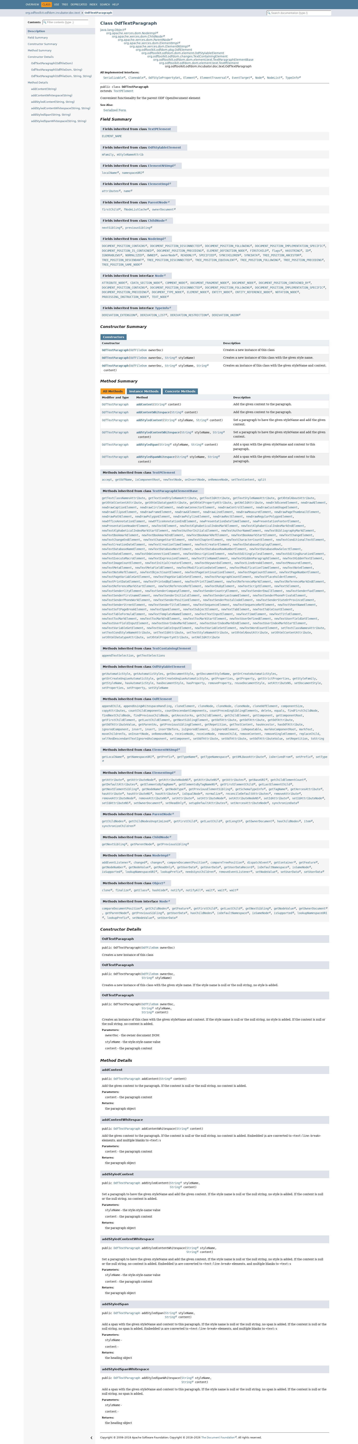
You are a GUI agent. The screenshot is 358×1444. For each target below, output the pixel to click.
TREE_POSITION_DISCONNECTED (168, 260)
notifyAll (193, 890)
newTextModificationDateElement (201, 567)
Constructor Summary (42, 44)
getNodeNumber (112, 867)
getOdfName (123, 479)
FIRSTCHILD (258, 250)
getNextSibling (113, 844)
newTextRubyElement (220, 586)
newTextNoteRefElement (119, 572)
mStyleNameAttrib (130, 154)
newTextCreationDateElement (123, 544)
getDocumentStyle (180, 673)
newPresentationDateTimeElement (224, 521)
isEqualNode (191, 793)
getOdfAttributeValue (118, 724)
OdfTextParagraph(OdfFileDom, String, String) (61, 76)
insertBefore (168, 729)
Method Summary (40, 50)
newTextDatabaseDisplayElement (257, 544)
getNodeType (174, 789)
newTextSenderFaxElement (305, 591)
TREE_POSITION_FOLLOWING (259, 260)
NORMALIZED (133, 255)
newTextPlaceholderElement (275, 576)
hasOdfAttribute (290, 724)
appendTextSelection (117, 655)
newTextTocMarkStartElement (204, 618)
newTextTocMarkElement (119, 618)
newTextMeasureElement (293, 563)
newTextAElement (164, 525)
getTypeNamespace (214, 756)
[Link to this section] (134, 119)
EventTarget (241, 77)
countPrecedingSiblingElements (234, 710)
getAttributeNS (205, 779)
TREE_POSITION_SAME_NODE (121, 264)
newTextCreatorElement (212, 544)
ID (307, 250)
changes (156, 862)
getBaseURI (257, 779)
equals (279, 710)
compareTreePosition (226, 862)
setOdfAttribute (205, 738)
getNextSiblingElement (190, 720)
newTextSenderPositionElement (176, 600)
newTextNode (172, 479)
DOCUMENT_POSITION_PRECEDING (179, 250)
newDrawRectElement (228, 516)
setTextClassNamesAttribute (302, 628)
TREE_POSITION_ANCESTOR (281, 255)
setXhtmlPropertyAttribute (167, 637)
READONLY (187, 255)
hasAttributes (166, 793)
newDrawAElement (313, 502)
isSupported (111, 871)
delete (266, 710)
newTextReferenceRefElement (179, 586)
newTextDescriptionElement (204, 553)
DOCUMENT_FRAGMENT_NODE (208, 282)
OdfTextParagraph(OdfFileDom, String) (56, 69)
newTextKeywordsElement (213, 563)
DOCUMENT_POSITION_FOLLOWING (227, 246)
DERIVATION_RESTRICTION (188, 315)
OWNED (151, 255)
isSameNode (300, 867)
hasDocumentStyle (170, 683)
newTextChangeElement (295, 535)
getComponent (263, 715)
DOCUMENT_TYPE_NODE (167, 292)
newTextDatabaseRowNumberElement (220, 549)
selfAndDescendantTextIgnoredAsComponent (134, 738)
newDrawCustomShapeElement (277, 507)
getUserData (186, 867)
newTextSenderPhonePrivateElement (279, 595)
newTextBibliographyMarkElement (289, 530)
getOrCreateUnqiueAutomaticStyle (127, 678)
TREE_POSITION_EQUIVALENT (215, 260)
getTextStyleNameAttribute (253, 498)
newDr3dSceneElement (282, 502)
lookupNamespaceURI (140, 871)
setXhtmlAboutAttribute (249, 632)
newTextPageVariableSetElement (177, 576)
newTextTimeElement (251, 614)
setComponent (180, 738)
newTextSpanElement (165, 609)
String (170, 357)
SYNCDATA (251, 255)
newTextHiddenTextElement (302, 558)
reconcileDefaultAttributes (247, 793)
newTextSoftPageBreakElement (124, 609)
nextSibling (111, 227)
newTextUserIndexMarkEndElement (224, 623)
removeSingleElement (280, 733)
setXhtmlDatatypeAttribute (122, 637)
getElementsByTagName (156, 784)
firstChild (110, 209)
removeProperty (219, 683)
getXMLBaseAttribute (248, 756)
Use (56, 4)
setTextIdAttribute (168, 632)
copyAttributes (113, 710)
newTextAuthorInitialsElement (195, 530)
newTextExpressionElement (168, 558)
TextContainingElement (171, 648)
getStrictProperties (273, 678)
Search (105, 4)
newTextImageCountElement (122, 563)
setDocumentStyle (307, 683)
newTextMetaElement (117, 567)
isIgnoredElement (194, 729)
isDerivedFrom (279, 756)
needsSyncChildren (199, 871)
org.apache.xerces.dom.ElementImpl (151, 43)
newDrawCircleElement (156, 507)
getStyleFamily (304, 678)
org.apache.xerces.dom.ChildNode (137, 36)
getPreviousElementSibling (209, 789)
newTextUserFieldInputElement (125, 623)
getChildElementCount (287, 779)
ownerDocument (163, 209)
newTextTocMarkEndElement (160, 618)
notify (176, 890)
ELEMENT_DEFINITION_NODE (226, 250)
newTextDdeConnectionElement (157, 553)
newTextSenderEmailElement (262, 591)
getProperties (222, 678)
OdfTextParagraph (98, 12)
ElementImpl (158, 184)
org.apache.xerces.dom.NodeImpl (131, 33)
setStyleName (158, 687)
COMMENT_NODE (175, 282)
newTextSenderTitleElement (169, 604)
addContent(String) (44, 89)
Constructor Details (41, 56)
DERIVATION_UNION (225, 315)
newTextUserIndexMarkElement (174, 623)
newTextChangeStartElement (164, 539)
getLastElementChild (274, 784)
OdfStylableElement (164, 147)
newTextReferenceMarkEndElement (299, 581)
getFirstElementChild (236, 784)
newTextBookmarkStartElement (253, 535)
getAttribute (112, 779)
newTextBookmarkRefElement (207, 535)
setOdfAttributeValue (266, 738)
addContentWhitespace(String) (51, 95)
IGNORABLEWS (111, 255)
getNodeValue (139, 867)
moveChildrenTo (113, 733)
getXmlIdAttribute (249, 502)
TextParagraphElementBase (175, 491)
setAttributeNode (210, 798)
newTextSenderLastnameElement (226, 595)
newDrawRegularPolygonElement (269, 516)
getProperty (245, 678)
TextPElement (123, 91)
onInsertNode (195, 479)
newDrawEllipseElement (119, 512)
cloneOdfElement (265, 706)
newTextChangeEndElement (121, 539)
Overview (32, 4)
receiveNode (184, 733)
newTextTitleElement (285, 614)
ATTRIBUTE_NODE (113, 282)
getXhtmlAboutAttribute (296, 498)
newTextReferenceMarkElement (248, 581)
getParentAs (147, 724)
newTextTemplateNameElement (169, 614)
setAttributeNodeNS (244, 798)
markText (305, 729)
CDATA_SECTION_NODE (145, 282)
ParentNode (158, 202)
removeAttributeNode (117, 798)
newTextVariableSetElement (215, 628)
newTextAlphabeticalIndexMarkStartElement (135, 530)
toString (317, 738)
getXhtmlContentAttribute (122, 502)
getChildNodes (112, 821)
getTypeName (186, 756)
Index (93, 4)
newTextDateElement (117, 553)
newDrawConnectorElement (196, 507)
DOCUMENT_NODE (243, 282)
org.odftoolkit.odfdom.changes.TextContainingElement (187, 56)
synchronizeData (284, 803)
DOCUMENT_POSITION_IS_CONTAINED (127, 250)
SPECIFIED (206, 255)
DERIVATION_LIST (152, 315)
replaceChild (309, 733)
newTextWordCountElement (258, 628)
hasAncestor (265, 724)
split (262, 479)
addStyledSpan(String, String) (51, 114)
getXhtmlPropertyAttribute (210, 502)
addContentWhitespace (152, 412)
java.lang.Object (112, 29)
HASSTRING (292, 250)
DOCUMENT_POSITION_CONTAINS (123, 246)
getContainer (284, 862)
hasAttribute (112, 793)
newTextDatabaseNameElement (123, 549)
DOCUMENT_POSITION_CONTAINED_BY (283, 282)
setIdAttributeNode (307, 798)
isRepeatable (251, 729)
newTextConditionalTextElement (300, 539)
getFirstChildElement (118, 720)
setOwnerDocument (147, 803)
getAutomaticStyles (148, 673)
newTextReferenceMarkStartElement (128, 586)
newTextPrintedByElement (162, 581)
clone (106, 890)
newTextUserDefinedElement (250, 618)
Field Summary (38, 37)
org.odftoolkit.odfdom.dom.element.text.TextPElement (199, 63)
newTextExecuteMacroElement (123, 558)
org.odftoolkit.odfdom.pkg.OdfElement (164, 49)
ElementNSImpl (161, 165)
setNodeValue (265, 871)
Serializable (113, 77)
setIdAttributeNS (115, 803)
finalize (122, 890)
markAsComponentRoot (280, 729)
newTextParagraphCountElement (228, 576)
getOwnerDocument (259, 821)
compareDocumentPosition (186, 862)
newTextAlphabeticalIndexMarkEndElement (272, 525)
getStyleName (112, 683)
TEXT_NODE (159, 297)
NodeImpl (156, 239)
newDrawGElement (187, 512)
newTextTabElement (235, 609)
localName (109, 172)
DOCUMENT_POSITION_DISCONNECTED (175, 246)
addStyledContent (149, 420)
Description (36, 31)
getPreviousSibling (172, 844)
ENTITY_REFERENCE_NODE (252, 292)
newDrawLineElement (218, 512)
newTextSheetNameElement (297, 604)
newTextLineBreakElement (254, 563)
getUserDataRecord (238, 867)
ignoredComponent (115, 729)
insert (137, 729)
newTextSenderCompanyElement (167, 591)
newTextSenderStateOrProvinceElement (285, 600)
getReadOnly (163, 867)
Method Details (38, 82)
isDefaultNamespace (272, 867)
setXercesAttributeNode (248, 803)
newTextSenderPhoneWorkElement (126, 600)
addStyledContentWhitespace (157, 432)
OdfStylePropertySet (164, 77)
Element (189, 77)
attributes (110, 191)
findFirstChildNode (302, 710)
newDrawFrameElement (156, 512)
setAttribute (182, 798)
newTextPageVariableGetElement (126, 576)
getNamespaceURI (139, 756)
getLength (232, 821)
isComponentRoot (147, 479)
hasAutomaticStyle (139, 683)
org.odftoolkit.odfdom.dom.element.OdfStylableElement (183, 53)
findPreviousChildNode (150, 715)
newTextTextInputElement (214, 614)
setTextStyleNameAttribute (207, 632)
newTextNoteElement (297, 567)
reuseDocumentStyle (249, 683)
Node (258, 77)
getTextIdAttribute (215, 498)
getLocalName (112, 756)
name (127, 191)
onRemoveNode (218, 479)
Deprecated (79, 4)
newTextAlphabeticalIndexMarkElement (209, 525)
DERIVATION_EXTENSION (118, 315)
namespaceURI (132, 172)
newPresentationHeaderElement (125, 525)
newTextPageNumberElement (299, 572)
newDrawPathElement (117, 516)
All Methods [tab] (113, 391)
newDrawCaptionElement (119, 507)
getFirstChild (184, 821)
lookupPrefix (170, 871)
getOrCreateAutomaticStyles (254, 673)
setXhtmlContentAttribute (291, 632)
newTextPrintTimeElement (204, 581)
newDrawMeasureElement (253, 512)
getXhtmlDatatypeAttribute (165, 502)
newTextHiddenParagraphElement (255, 558)
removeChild (227, 733)
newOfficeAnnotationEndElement (172, 521)
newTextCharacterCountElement (249, 539)
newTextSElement (286, 586)
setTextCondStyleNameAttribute (126, 632)
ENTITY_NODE (221, 292)
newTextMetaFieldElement (154, 567)
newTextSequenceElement (211, 604)
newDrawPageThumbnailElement (296, 512)
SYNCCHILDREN (229, 255)
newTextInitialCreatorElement (168, 563)
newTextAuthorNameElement (241, 530)
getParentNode (141, 844)
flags (276, 250)
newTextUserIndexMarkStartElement (279, 623)
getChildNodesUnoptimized (148, 821)
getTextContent (241, 724)
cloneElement (185, 706)
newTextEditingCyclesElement (250, 553)
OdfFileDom (138, 350)
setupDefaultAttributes (207, 803)
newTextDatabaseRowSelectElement (275, 549)
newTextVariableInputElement (169, 628)
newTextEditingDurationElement (300, 553)
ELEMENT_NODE (197, 292)
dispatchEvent (258, 862)
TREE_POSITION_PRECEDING (302, 260)
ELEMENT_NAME (112, 136)
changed (139, 862)
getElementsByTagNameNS (197, 784)
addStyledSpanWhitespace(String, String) (58, 121)
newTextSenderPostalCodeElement (228, 600)
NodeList (273, 77)
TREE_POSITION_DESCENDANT (122, 260)
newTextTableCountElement (273, 609)
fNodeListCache (135, 209)
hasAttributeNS (138, 793)
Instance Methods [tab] (143, 391)
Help (115, 4)
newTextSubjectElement (200, 609)
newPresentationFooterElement (276, 521)
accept (107, 479)
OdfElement (162, 699)
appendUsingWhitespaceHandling (147, 706)
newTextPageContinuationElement (210, 572)
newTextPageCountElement (257, 572)
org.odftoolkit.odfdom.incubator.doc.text (52, 12)
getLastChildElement (154, 720)
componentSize (291, 706)
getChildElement (208, 715)
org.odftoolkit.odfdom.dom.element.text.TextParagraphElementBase (203, 59)
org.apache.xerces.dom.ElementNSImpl (159, 46)
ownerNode (168, 255)
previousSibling (137, 227)
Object (157, 883)
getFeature (307, 862)
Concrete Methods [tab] (180, 391)
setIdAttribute (275, 798)
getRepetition (215, 724)
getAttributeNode (140, 779)
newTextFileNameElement (209, 558)
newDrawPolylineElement (191, 516)
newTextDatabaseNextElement (169, 549)
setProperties (112, 687)
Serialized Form (114, 110)
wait (209, 890)
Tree (65, 4)
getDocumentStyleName (213, 673)
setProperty (136, 687)
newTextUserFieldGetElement (295, 618)
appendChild (111, 706)
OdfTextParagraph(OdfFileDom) (52, 63)
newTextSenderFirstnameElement (126, 595)
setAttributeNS (279, 683)
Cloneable (135, 77)
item (307, 821)
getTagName (277, 789)
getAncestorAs (182, 715)
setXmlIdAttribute (205, 637)
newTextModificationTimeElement (254, 567)
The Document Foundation (218, 1437)
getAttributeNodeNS (174, 779)
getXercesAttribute (305, 789)
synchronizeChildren (117, 826)
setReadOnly (174, 803)
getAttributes (233, 779)
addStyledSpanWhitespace (155, 456)
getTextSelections (151, 655)
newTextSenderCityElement (122, 591)
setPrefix (303, 756)
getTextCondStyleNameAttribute (172, 498)
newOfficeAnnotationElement (123, 521)
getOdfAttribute (223, 720)
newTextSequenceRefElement (253, 604)
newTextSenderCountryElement (215, 591)
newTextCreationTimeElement (169, 544)
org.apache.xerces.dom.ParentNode (144, 39)
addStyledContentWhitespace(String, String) (60, 108)
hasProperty (195, 683)
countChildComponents (145, 710)
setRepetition (296, 738)
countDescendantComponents (185, 710)
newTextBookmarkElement (120, 535)
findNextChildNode (116, 715)
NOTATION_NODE (286, 292)
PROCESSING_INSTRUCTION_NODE (124, 297)
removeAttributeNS (153, 798)
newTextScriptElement (254, 586)
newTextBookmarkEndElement (162, 535)
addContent (144, 404)
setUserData (290, 871)
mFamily (108, 154)
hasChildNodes (288, 821)
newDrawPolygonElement (152, 516)
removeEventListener (234, 871)
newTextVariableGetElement (122, 628)
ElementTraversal (213, 77)
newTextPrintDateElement (121, 581)
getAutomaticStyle (116, 673)
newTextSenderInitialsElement (176, 595)
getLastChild (210, 821)
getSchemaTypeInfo (249, 789)
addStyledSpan (147, 444)
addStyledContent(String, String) (53, 101)
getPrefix (164, 756)
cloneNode (205, 706)
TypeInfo (292, 77)
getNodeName (151, 789)
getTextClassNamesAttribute (123, 498)
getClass (140, 890)
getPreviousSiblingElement (180, 724)
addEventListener (115, 862)
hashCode (159, 890)
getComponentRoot (289, 715)
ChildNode (156, 220)
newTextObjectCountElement (160, 572)
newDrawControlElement (235, 507)
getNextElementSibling (119, 789)
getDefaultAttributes (118, 784)
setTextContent (242, 479)
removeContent (250, 733)
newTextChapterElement (205, 539)
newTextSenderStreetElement (123, 604)
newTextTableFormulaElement (123, 614)
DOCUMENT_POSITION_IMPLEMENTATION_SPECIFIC (289, 246)
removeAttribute (286, 793)
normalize (213, 793)
